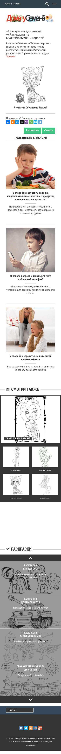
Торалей (38, 38)
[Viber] (26, 122)
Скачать (48, 130)
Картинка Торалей (16, 498)
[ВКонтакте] (8, 122)
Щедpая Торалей (45, 498)
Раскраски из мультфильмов (17, 36)
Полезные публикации (30, 137)
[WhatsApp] (31, 122)
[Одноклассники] (13, 122)
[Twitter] (26, 728)
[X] (22, 122)
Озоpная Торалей (16, 470)
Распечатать (32, 130)
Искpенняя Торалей (45, 470)
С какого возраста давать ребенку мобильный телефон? (30, 277)
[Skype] (35, 122)
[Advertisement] (30, 522)
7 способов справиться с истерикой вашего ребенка (30, 358)
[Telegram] (40, 122)
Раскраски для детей (25, 31)
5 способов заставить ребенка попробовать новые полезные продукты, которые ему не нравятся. (31, 196)
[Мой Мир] (17, 122)
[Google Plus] (40, 728)
